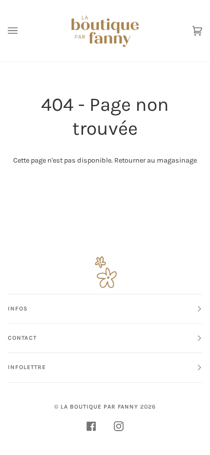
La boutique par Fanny (99, 406)
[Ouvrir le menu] (22, 31)
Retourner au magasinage (155, 160)
